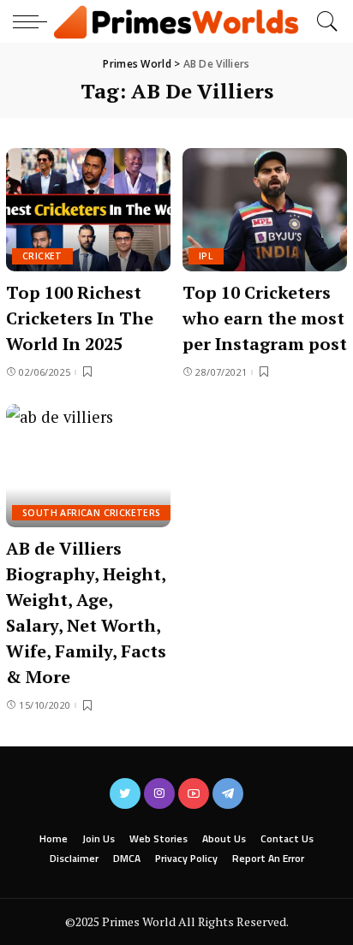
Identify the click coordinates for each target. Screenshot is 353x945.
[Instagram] (159, 793)
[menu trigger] (34, 21)
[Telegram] (227, 793)
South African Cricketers (91, 513)
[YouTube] (193, 793)
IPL (206, 256)
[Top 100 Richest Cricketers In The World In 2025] (88, 209)
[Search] (323, 21)
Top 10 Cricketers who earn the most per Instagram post (264, 318)
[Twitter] (125, 793)
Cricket (42, 256)
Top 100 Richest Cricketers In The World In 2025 (79, 318)
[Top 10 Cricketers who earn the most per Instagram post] (264, 209)
